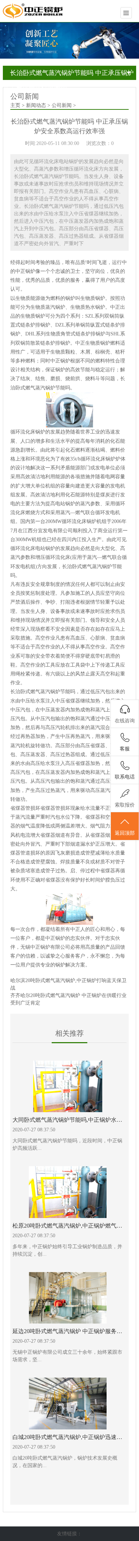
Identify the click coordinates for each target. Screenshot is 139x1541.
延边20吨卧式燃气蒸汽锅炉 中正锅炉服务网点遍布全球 (67, 1331)
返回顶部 (125, 833)
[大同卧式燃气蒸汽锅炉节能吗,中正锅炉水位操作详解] (67, 1086)
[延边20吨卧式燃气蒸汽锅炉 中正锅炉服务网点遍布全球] (67, 1298)
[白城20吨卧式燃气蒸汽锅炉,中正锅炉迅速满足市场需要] (67, 1403)
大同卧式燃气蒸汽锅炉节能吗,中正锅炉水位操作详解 (67, 1120)
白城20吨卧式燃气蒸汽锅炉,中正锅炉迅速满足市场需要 (67, 1437)
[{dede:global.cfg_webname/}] (36, 10)
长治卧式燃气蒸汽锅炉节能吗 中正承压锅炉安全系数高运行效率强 (68, 74)
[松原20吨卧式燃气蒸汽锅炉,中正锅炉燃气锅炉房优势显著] (67, 1192)
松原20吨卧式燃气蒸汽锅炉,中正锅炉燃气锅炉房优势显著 (67, 1226)
